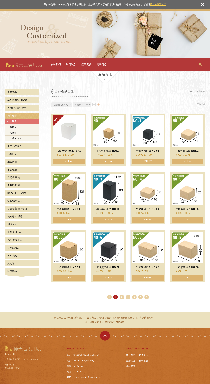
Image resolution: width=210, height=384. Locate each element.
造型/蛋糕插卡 (14, 201)
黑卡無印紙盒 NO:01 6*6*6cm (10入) (148, 140)
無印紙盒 (12, 115)
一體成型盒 (16, 138)
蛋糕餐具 (12, 92)
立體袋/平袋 (13, 177)
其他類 (10, 263)
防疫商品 (12, 271)
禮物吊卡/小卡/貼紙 (17, 193)
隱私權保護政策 (158, 4)
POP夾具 (12, 255)
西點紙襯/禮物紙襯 (17, 208)
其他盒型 (14, 132)
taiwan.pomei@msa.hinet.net (88, 377)
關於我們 (56, 64)
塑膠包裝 (12, 224)
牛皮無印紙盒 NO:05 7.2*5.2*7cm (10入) (187, 198)
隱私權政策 (10, 365)
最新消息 (71, 64)
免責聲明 (143, 360)
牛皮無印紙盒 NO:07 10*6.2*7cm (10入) (148, 256)
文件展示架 (13, 247)
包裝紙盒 (12, 154)
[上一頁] (109, 297)
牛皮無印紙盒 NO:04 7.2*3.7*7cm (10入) (148, 198)
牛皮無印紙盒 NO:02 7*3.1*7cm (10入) (187, 140)
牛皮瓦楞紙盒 (14, 146)
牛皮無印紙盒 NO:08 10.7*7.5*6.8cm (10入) (187, 256)
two (94, 104)
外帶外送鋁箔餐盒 (16, 107)
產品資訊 (86, 64)
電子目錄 (102, 64)
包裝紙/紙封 (13, 185)
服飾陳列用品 (14, 232)
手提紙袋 (12, 169)
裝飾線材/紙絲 (14, 216)
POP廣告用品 (14, 240)
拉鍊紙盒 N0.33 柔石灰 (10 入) (68, 140)
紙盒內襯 (12, 161)
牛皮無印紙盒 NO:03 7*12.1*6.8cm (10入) (68, 198)
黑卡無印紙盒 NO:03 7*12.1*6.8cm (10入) (108, 198)
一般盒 (13, 121)
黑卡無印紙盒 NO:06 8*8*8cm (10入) (108, 256)
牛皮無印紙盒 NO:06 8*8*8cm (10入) (68, 256)
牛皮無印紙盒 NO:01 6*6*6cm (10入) (108, 140)
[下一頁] (146, 297)
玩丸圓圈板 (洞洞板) (18, 100)
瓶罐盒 (13, 127)
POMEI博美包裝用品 (23, 64)
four (98, 104)
